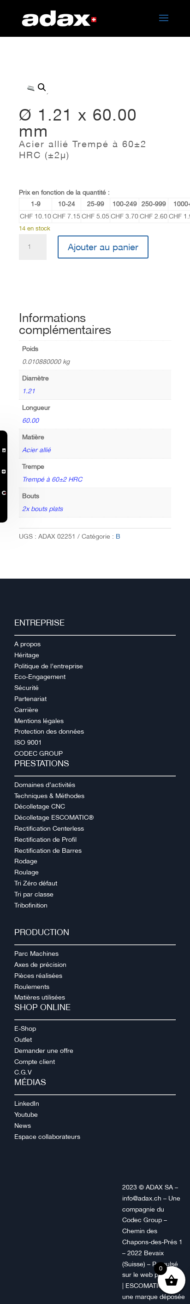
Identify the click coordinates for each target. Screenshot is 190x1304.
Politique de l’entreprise (48, 666)
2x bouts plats (42, 508)
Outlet (23, 1039)
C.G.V (23, 1072)
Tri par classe (33, 894)
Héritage (26, 655)
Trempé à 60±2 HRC (52, 479)
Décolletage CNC (39, 806)
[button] (42, 87)
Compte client (34, 1061)
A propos (27, 644)
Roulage (26, 872)
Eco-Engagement (39, 676)
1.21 (28, 391)
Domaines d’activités (44, 784)
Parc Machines (36, 953)
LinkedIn (26, 1103)
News (22, 1125)
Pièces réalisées (38, 975)
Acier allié (36, 450)
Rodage (25, 861)
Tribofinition (31, 905)
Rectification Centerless (49, 828)
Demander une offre (43, 1050)
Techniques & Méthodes (49, 795)
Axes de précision (40, 964)
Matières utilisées (39, 997)
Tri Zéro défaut (35, 883)
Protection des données (49, 731)
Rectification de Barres (48, 850)
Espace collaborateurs (47, 1136)
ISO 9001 (28, 742)
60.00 (30, 420)
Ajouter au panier (103, 247)
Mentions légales (39, 720)
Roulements (31, 986)
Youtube (26, 1114)
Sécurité (26, 687)
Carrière (26, 709)
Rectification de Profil (45, 839)
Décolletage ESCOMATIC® (54, 817)
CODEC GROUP (38, 753)
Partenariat (30, 698)
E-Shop (25, 1028)
